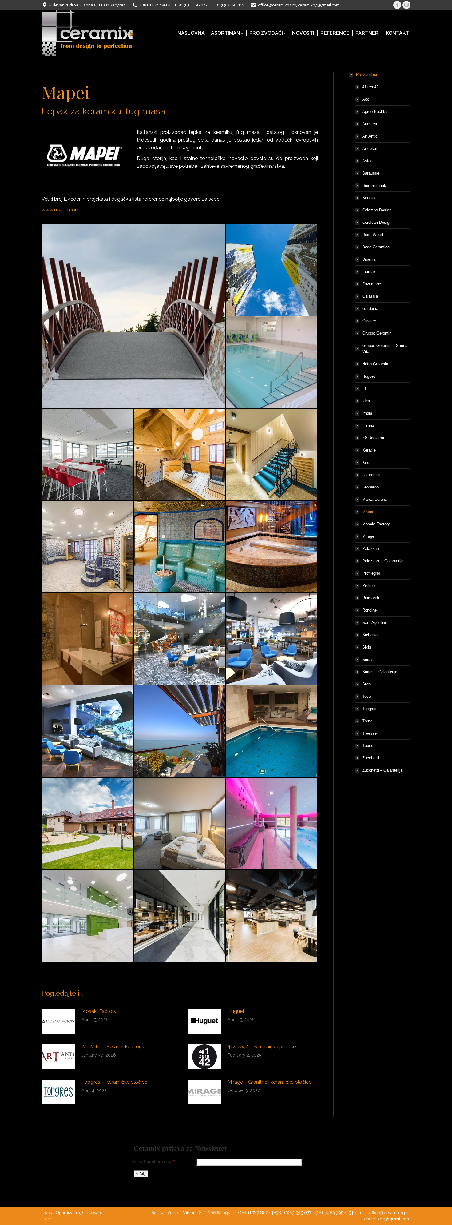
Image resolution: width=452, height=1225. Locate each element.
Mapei (367, 511)
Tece (366, 696)
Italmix (368, 425)
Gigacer (369, 321)
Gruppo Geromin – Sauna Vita (384, 348)
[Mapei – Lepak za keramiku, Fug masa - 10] (88, 639)
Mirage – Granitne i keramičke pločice (269, 1082)
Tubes (367, 745)
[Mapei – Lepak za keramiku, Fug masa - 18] (272, 824)
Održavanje (93, 1212)
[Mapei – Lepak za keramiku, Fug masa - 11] (180, 639)
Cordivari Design (376, 222)
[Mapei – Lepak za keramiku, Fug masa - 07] (88, 547)
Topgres (369, 708)
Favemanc (371, 284)
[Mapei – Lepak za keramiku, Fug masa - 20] (180, 916)
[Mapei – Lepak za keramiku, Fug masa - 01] (134, 316)
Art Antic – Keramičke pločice (114, 1047)
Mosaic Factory (99, 1011)
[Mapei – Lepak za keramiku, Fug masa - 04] (88, 455)
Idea (366, 401)
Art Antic (370, 136)
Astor (367, 161)
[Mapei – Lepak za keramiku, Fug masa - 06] (272, 455)
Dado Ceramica (376, 247)
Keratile (369, 450)
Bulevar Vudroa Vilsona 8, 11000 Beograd (87, 5)
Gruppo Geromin (376, 333)
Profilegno (371, 573)
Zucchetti (370, 758)
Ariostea (369, 124)
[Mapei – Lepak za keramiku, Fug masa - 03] (272, 362)
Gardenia (370, 308)
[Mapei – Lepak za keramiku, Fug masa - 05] (180, 455)
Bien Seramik (374, 185)
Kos (365, 462)
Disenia (368, 259)
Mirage (368, 536)
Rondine (369, 610)
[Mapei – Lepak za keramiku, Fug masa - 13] (88, 731)
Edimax (369, 271)
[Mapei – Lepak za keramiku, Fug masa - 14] (180, 731)
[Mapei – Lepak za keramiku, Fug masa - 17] (180, 824)
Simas (368, 659)
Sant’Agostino (374, 622)
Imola (367, 413)
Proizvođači (366, 74)
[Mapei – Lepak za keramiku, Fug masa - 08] (180, 547)
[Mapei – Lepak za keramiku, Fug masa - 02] (272, 270)
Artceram (370, 148)
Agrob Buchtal (374, 111)
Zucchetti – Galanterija (382, 770)
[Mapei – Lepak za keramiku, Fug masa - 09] (272, 547)
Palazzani (371, 548)
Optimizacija (68, 1212)
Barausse (370, 173)
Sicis (366, 647)
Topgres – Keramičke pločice (114, 1082)
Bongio (368, 197)
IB (364, 388)
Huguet (236, 1011)
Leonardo (370, 487)
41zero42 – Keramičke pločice (262, 1047)
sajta (46, 1218)
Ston (366, 684)
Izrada (48, 1212)
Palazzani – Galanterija (382, 561)
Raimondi (370, 598)
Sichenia (370, 635)
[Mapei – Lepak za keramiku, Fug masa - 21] (272, 916)
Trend (367, 721)
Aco (365, 99)
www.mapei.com (61, 210)
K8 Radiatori (373, 438)
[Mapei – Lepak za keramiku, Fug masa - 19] (88, 916)
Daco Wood (372, 234)
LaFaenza (371, 474)
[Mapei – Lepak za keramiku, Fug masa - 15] (272, 731)
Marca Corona (374, 499)
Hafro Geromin (375, 364)
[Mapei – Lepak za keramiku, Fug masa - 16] (88, 824)
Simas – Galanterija (379, 671)
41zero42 (370, 87)
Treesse (369, 733)
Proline (368, 585)
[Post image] (58, 1021)
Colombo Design (376, 210)
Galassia (370, 296)
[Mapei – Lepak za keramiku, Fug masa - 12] (272, 639)
